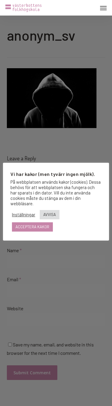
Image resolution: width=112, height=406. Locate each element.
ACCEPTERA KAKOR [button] (32, 226)
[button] (103, 8)
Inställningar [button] (23, 214)
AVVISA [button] (49, 214)
